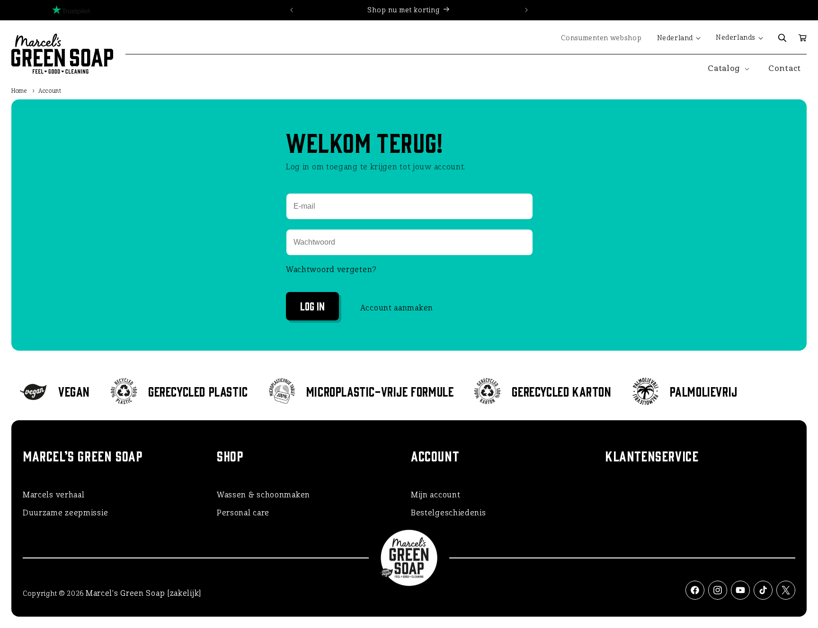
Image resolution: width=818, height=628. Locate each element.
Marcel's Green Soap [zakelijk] (143, 593)
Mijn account (435, 494)
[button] (782, 38)
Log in (312, 305)
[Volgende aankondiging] (526, 10)
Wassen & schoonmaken (263, 494)
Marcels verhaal (54, 494)
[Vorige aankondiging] (291, 10)
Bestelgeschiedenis (448, 512)
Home (19, 91)
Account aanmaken (396, 307)
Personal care (243, 512)
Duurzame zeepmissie (65, 512)
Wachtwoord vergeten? (331, 269)
